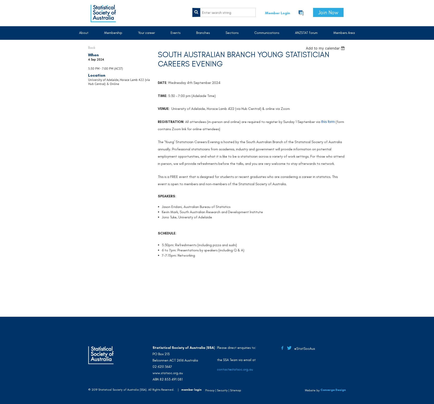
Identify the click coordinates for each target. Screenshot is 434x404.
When (93, 54)
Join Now (328, 12)
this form (328, 122)
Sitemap (235, 390)
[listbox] (326, 48)
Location (96, 75)
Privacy (210, 390)
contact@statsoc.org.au (235, 369)
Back (91, 47)
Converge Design (333, 390)
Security (222, 390)
